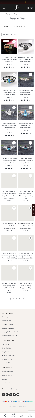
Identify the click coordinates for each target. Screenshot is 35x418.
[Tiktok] (14, 394)
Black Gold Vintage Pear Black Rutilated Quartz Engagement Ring (25, 59)
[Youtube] (3, 394)
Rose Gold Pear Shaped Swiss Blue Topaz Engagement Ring (26, 125)
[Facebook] (17, 394)
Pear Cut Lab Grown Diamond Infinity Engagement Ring (26, 286)
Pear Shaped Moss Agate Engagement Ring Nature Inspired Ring (9, 59)
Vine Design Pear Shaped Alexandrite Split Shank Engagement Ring (25, 226)
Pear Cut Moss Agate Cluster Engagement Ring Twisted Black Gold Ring (9, 256)
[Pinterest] (10, 394)
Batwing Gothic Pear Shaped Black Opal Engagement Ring (9, 92)
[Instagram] (7, 394)
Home (3, 14)
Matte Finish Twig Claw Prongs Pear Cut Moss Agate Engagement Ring (25, 256)
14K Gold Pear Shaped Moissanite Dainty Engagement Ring (26, 92)
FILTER (6, 27)
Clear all (16, 34)
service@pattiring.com (13, 389)
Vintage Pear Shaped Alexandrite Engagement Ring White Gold (25, 161)
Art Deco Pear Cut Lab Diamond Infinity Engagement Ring (9, 226)
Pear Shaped (6, 34)
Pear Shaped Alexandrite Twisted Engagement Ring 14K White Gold (9, 161)
